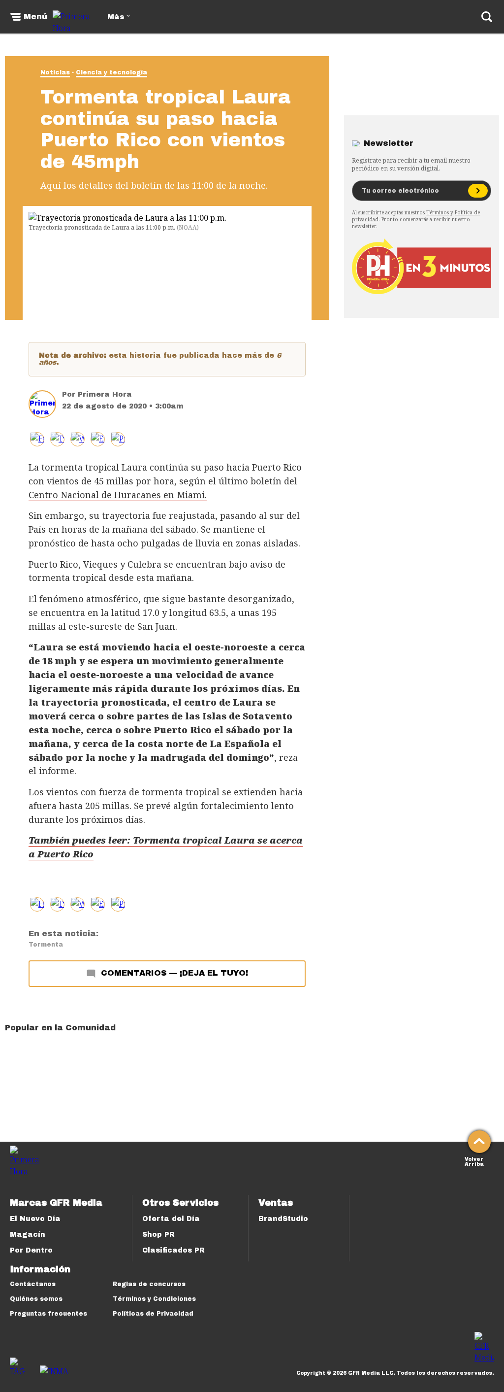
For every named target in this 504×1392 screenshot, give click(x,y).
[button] (57, 439)
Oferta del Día (171, 1218)
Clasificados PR (173, 1250)
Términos (437, 212)
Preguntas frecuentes (48, 1313)
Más (115, 17)
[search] (486, 16)
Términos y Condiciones (154, 1298)
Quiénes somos (36, 1298)
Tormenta (46, 944)
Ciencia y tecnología (111, 72)
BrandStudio (283, 1218)
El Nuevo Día (35, 1218)
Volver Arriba (474, 1160)
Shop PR (158, 1234)
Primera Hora (105, 394)
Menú (35, 17)
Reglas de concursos (149, 1284)
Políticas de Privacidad (153, 1313)
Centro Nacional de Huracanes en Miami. (118, 495)
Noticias (55, 72)
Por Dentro (31, 1250)
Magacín (27, 1234)
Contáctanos (33, 1284)
